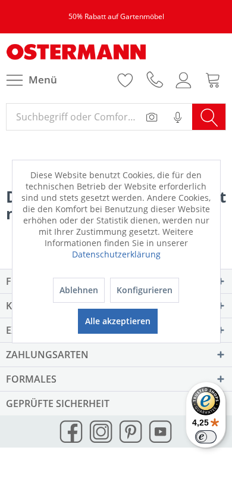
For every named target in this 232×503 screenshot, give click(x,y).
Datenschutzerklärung (116, 254)
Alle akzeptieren (118, 321)
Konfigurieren (145, 290)
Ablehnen (78, 290)
